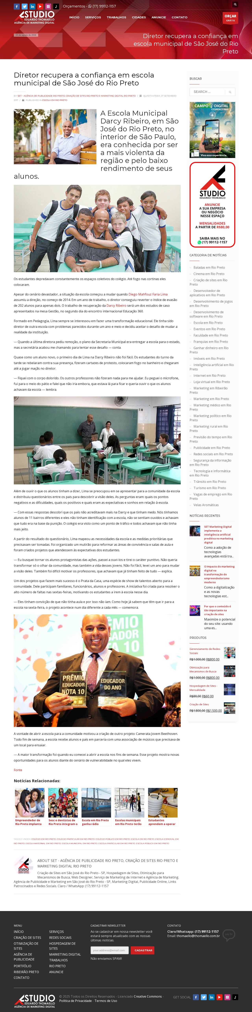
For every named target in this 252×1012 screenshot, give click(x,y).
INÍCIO (19, 932)
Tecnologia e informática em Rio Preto (210, 473)
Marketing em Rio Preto (211, 399)
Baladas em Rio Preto (209, 267)
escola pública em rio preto (152, 843)
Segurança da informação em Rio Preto (210, 462)
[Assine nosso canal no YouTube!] (40, 6)
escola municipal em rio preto (79, 843)
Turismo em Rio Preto (210, 488)
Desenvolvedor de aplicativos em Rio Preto (207, 293)
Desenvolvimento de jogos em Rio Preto (211, 303)
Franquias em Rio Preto (211, 341)
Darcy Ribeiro (116, 305)
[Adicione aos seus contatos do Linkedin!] (32, 6)
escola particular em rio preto (116, 843)
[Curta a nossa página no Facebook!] (17, 6)
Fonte (18, 770)
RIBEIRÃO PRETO (26, 972)
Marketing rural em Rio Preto (209, 428)
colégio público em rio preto (113, 839)
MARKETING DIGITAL (65, 954)
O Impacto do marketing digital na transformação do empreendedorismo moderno (219, 574)
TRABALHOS (58, 960)
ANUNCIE (56, 972)
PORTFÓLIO (22, 966)
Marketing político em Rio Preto (211, 418)
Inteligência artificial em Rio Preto (212, 367)
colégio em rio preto (43, 839)
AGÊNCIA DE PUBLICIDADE (24, 957)
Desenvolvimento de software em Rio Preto (207, 314)
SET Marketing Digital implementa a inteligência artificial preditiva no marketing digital (218, 534)
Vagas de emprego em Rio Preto (211, 496)
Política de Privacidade (75, 1001)
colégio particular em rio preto (76, 839)
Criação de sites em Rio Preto (208, 282)
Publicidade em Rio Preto (212, 448)
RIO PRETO (57, 966)
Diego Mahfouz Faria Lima (148, 294)
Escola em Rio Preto (54, 100)
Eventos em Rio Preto (209, 329)
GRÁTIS (230, 18)
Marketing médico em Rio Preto (210, 407)
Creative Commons (148, 996)
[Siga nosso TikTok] (56, 6)
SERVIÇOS (56, 932)
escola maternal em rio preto (43, 843)
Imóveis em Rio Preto (209, 358)
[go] (230, 92)
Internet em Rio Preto (210, 375)
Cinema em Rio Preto (209, 274)
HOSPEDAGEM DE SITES (62, 946)
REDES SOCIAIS (60, 937)
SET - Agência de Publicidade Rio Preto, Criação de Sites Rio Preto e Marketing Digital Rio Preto (77, 95)
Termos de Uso (105, 1001)
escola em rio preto (142, 839)
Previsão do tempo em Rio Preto (211, 439)
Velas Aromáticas (206, 505)
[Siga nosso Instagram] (48, 6)
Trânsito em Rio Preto (210, 481)
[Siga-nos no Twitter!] (25, 6)
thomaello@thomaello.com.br (198, 936)
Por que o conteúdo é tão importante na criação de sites (217, 610)
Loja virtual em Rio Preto (212, 382)
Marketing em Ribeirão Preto (209, 390)
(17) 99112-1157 (104, 6)
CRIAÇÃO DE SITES (27, 937)
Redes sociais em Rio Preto (213, 454)
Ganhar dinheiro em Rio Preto (209, 350)
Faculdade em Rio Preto (211, 335)
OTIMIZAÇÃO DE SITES (26, 946)
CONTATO (21, 978)
